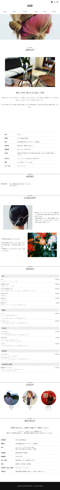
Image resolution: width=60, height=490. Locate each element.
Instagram (57, 2)
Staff (45, 11)
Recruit (54, 11)
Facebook (52, 2)
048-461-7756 (24, 138)
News (14, 11)
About (5, 11)
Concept (25, 11)
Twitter (55, 2)
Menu (36, 11)
